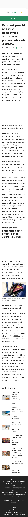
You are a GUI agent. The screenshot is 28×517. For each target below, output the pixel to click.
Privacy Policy (14, 514)
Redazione (6, 514)
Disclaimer (22, 514)
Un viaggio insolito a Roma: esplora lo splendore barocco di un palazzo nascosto (17, 440)
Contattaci (14, 502)
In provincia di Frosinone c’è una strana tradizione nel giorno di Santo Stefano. (17, 427)
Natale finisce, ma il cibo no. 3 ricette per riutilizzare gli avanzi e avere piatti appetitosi (17, 453)
